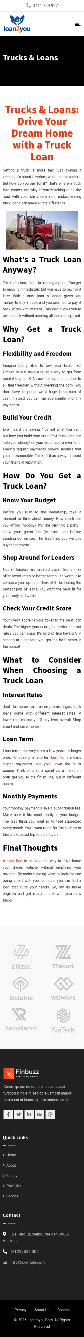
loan (54, 757)
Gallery (12, 1175)
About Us (42, 1310)
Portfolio (13, 1186)
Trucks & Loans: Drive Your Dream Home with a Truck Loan (42, 133)
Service (12, 1196)
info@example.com (28, 1262)
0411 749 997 (45, 5)
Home (11, 1155)
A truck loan (13, 861)
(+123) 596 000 (25, 1251)
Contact (63, 1310)
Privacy (20, 1310)
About (11, 1165)
